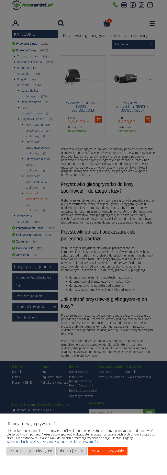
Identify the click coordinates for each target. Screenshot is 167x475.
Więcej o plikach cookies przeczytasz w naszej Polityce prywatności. (53, 442)
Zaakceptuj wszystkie (107, 451)
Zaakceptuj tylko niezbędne (31, 451)
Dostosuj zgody (71, 451)
